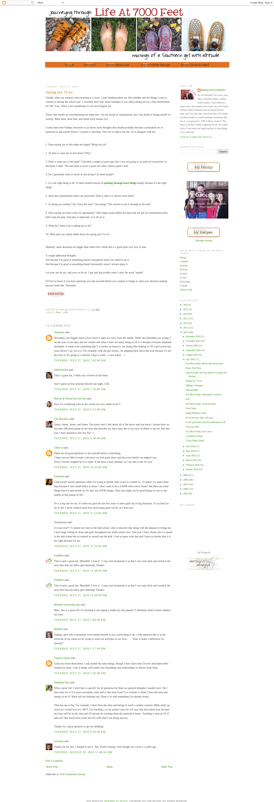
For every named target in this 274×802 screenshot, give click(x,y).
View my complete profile (196, 137)
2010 (185, 332)
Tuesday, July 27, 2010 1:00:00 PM (79, 619)
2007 (185, 484)
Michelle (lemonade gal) (67, 604)
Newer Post (52, 766)
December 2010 (193, 336)
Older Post (166, 766)
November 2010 (193, 341)
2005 (185, 493)
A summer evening (194, 436)
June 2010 (191, 446)
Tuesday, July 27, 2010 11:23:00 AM (80, 513)
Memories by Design (116, 801)
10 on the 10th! (192, 427)
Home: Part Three (193, 368)
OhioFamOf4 (61, 369)
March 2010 (191, 460)
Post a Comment (54, 760)
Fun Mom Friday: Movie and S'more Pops (204, 363)
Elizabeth (59, 476)
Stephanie (59, 332)
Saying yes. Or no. (194, 380)
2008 (185, 480)
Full (187, 399)
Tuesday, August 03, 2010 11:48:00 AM (83, 752)
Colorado (184, 261)
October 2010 (192, 345)
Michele (58, 628)
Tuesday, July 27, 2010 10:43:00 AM (80, 467)
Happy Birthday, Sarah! (196, 413)
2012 (185, 323)
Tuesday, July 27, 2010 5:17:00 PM (79, 648)
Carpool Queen (62, 657)
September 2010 (193, 350)
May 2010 (191, 451)
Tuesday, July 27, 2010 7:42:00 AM (79, 360)
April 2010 (191, 455)
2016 (185, 304)
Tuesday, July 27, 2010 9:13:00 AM (79, 409)
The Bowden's (61, 418)
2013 (185, 318)
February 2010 (193, 465)
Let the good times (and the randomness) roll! (206, 422)
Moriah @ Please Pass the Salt (70, 398)
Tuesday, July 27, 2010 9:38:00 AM (79, 438)
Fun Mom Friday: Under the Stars (201, 404)
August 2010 (192, 354)
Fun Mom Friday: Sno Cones (199, 431)
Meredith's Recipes (204, 240)
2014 (185, 314)
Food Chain (191, 408)
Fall (58, 312)
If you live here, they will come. (200, 417)
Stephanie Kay (61, 682)
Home (109, 766)
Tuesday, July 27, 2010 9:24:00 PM (79, 731)
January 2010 (192, 469)
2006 (185, 489)
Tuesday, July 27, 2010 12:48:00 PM (80, 570)
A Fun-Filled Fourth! (195, 440)
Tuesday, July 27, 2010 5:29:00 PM (79, 673)
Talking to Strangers (194, 385)
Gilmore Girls (186, 289)
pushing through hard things (120, 182)
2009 (185, 475)
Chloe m (58, 447)
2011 (185, 327)
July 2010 (190, 359)
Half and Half (192, 390)
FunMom (59, 555)
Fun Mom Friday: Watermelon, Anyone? (203, 394)
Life (65, 312)
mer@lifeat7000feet (213, 90)
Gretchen (59, 741)
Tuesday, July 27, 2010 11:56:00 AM (80, 546)
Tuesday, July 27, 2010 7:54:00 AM (79, 389)
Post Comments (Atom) (72, 774)
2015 (185, 309)
